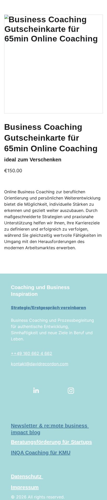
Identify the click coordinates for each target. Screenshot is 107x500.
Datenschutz (27, 476)
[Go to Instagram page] (71, 391)
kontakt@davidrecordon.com (39, 363)
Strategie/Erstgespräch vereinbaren (48, 307)
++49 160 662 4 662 (31, 353)
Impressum (25, 487)
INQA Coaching (30, 452)
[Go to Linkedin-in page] (36, 391)
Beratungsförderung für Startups (51, 442)
